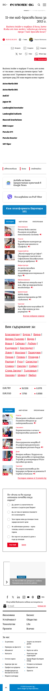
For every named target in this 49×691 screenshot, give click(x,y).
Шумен (22, 375)
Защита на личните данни (34, 643)
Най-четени (23, 222)
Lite (28, 624)
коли (24, 168)
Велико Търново (14, 339)
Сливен (9, 366)
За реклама (9, 642)
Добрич (32, 343)
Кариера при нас (11, 664)
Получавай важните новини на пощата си (24, 602)
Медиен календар (11, 676)
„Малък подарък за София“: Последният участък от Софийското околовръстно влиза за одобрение (30, 257)
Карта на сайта (32, 650)
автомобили (10, 168)
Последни (10, 222)
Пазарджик (34, 352)
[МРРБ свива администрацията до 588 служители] (10, 296)
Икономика (9, 615)
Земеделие (21, 577)
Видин (30, 339)
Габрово (20, 343)
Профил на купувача (12, 667)
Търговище (30, 370)
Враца (8, 343)
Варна (37, 334)
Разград (9, 361)
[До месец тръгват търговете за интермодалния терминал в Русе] (10, 269)
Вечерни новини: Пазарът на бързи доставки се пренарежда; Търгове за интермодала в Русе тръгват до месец (30, 458)
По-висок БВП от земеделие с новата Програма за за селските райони (27, 582)
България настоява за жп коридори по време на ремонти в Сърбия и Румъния (31, 471)
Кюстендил (26, 348)
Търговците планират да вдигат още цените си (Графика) (29, 244)
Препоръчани (38, 222)
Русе (20, 361)
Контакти (8, 654)
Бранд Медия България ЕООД (35, 660)
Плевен (20, 357)
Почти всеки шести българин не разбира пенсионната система (28, 232)
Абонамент (9, 650)
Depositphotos (33, 688)
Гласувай (12, 545)
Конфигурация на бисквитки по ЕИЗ (11, 672)
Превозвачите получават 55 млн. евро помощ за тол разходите (31, 309)
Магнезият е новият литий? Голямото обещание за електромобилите (29, 420)
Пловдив (33, 357)
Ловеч (8, 352)
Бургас (27, 334)
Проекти (7, 628)
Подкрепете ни (32, 667)
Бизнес (30, 615)
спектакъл (36, 168)
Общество (32, 619)
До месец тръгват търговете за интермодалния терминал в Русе (31, 272)
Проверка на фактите (13, 647)
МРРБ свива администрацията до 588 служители (29, 297)
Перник (9, 357)
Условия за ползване (34, 664)
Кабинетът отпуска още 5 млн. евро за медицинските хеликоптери (30, 285)
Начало (26, 10)
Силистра (31, 361)
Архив (24, 545)
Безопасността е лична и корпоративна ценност (27, 431)
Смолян (21, 366)
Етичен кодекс (10, 659)
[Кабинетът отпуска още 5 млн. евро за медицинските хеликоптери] (10, 284)
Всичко (30, 628)
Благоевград (12, 334)
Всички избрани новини (33, 316)
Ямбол (32, 375)
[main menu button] (44, 4)
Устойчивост (9, 619)
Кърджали (11, 348)
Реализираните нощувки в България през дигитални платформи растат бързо (28, 445)
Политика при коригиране (32, 655)
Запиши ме (42, 606)
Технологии (9, 624)
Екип (28, 647)
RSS (43, 597)
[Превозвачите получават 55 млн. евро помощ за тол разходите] (10, 308)
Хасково (10, 375)
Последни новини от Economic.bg (32, 478)
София (33, 366)
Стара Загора (13, 370)
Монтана (20, 352)
